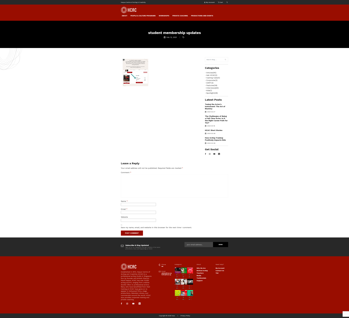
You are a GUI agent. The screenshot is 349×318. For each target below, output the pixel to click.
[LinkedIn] (219, 154)
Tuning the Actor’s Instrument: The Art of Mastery (215, 106)
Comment (126, 172)
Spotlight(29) (212, 93)
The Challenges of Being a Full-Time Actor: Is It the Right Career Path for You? (216, 119)
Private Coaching (180, 16)
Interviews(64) (212, 88)
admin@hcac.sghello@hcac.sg (167, 273)
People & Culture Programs (143, 16)
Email (124, 209)
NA (162, 266)
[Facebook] (205, 154)
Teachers (200, 273)
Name (124, 201)
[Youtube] (214, 154)
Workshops (164, 16)
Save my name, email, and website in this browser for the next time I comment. (156, 227)
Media (199, 275)
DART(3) (209, 83)
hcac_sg (177, 268)
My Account (220, 268)
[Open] (178, 270)
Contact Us (220, 270)
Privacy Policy (185, 316)
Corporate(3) (211, 80)
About (124, 16)
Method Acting (202, 270)
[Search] (225, 60)
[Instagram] (209, 154)
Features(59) (211, 85)
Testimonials (201, 278)
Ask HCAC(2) (211, 75)
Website (124, 217)
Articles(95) (211, 73)
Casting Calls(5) (213, 78)
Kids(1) (209, 90)
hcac (173, 316)
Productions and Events (202, 16)
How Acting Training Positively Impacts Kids (215, 139)
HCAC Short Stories (213, 130)
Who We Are (201, 268)
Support (200, 280)
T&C (217, 273)
